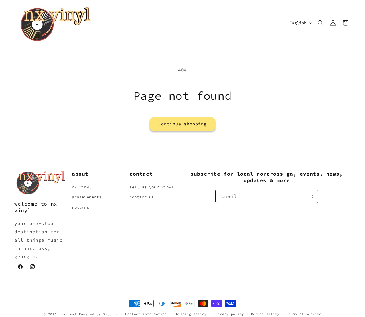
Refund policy (265, 314)
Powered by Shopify (99, 314)
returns (80, 207)
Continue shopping (182, 124)
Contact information (146, 314)
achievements (86, 197)
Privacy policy (228, 314)
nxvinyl (69, 314)
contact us (141, 197)
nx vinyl (82, 187)
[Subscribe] (311, 196)
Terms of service (303, 314)
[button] (320, 23)
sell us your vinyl (151, 187)
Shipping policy (190, 314)
